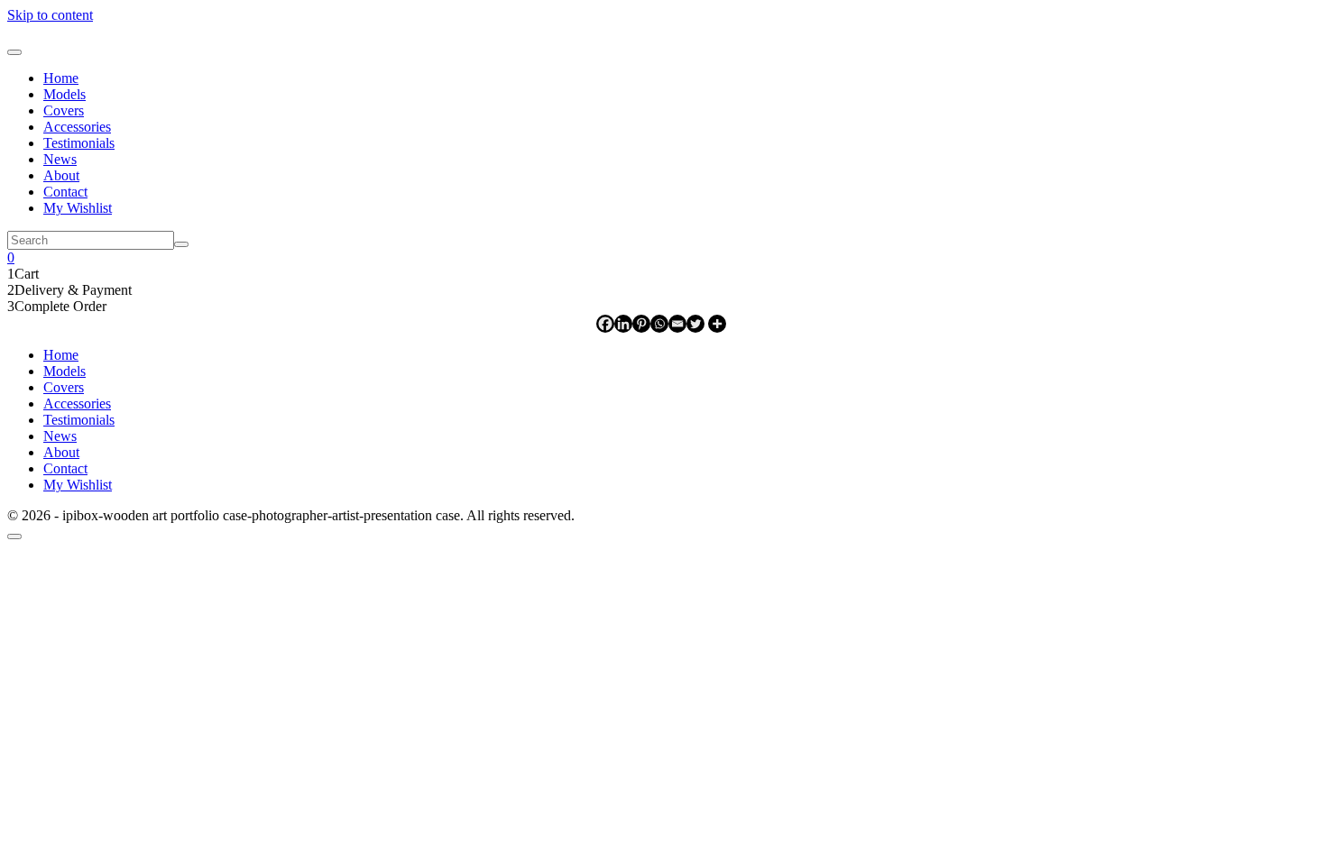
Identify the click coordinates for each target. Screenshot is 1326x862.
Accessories (77, 126)
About (61, 175)
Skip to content (50, 15)
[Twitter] (695, 324)
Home (60, 78)
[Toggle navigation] (14, 52)
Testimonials (79, 143)
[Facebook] (605, 324)
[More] (717, 324)
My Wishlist (77, 208)
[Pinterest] (641, 324)
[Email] (677, 324)
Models (64, 94)
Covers (63, 110)
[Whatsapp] (659, 324)
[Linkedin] (623, 324)
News (60, 159)
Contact (65, 191)
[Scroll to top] (14, 536)
